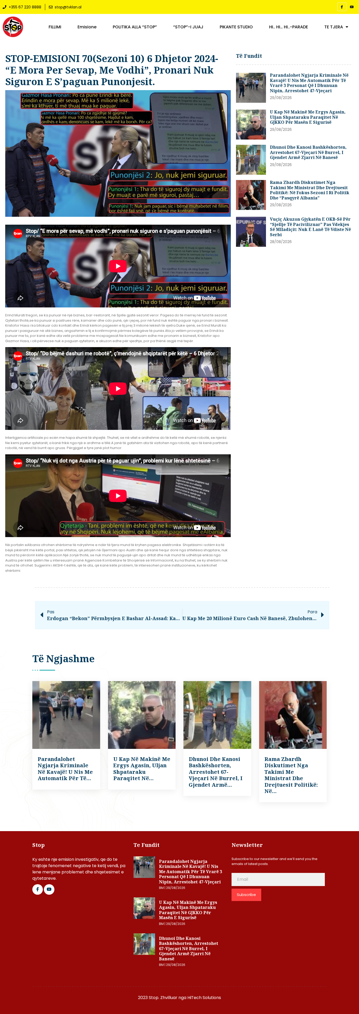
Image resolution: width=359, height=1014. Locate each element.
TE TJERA (333, 27)
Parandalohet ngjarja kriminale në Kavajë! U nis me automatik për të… (65, 768)
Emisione (87, 27)
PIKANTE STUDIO (236, 27)
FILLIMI (55, 27)
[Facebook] (341, 7)
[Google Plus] (49, 889)
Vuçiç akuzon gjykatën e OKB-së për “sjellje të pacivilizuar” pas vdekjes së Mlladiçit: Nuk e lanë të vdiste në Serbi (310, 227)
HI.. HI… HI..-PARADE (288, 27)
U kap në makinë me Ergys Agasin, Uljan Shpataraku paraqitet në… (141, 768)
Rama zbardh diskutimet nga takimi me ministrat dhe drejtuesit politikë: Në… (291, 775)
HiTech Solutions (204, 998)
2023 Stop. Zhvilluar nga (162, 998)
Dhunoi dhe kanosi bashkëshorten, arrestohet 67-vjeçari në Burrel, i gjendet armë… (216, 771)
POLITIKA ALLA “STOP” (135, 27)
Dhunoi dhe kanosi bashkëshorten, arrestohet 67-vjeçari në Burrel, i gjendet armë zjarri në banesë (308, 152)
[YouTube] (351, 7)
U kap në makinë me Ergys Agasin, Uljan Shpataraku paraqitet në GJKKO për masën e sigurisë (308, 117)
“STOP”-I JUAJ (188, 27)
